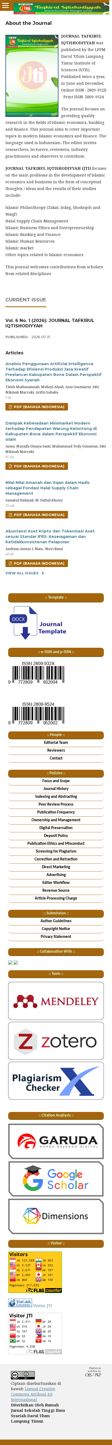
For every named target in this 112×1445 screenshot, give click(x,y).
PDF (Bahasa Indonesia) (38, 407)
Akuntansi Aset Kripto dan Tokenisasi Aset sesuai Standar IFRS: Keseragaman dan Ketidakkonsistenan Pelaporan (50, 536)
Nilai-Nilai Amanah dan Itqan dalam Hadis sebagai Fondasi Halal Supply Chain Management (47, 488)
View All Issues (22, 573)
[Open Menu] (5, 5)
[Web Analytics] (20, 1305)
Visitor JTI (42, 1305)
